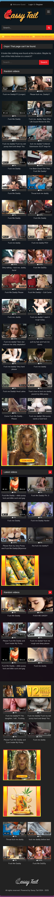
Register (39, 4)
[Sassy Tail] (22, 16)
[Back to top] (46, 889)
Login (31, 4)
